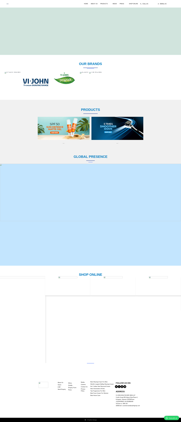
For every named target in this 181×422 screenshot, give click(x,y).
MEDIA (115, 3)
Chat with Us (173, 418)
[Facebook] (116, 386)
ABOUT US (94, 3)
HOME (86, 3)
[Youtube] (124, 386)
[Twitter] (122, 386)
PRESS (122, 3)
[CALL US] (141, 4)
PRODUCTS (104, 3)
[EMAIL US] (158, 4)
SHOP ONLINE (133, 3)
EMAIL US (163, 4)
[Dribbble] (119, 386)
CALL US (145, 4)
